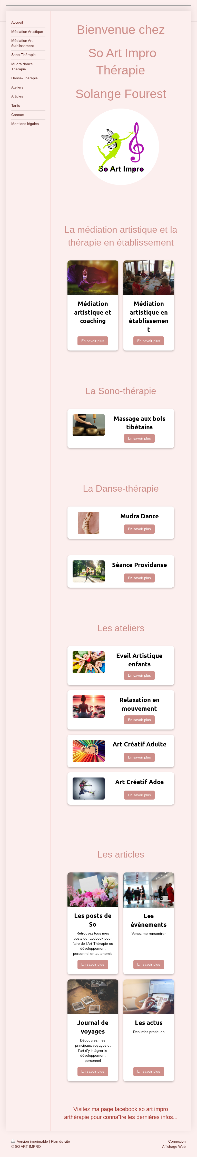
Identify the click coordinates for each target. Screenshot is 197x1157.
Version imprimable (32, 1141)
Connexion (177, 1141)
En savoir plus (92, 341)
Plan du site (60, 1141)
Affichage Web (174, 1146)
